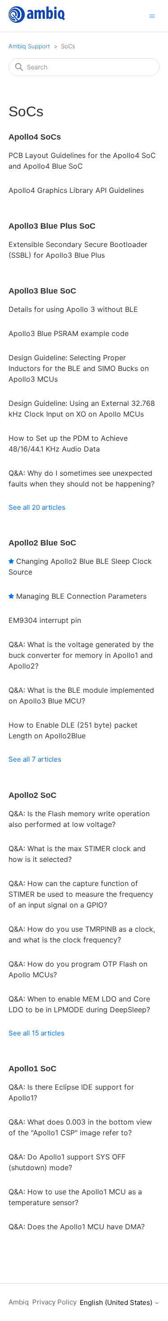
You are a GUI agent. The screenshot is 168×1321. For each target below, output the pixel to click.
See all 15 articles (37, 1033)
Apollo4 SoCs (35, 136)
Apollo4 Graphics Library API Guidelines (76, 190)
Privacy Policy (54, 1302)
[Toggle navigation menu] (152, 15)
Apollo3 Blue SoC (42, 290)
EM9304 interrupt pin (45, 620)
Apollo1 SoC (32, 1068)
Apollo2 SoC (32, 795)
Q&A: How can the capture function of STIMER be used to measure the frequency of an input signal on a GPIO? (81, 894)
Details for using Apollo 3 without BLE (73, 309)
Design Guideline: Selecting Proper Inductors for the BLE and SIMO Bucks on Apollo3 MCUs (79, 368)
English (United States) (117, 1302)
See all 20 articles (37, 507)
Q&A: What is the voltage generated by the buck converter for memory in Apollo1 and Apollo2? (81, 655)
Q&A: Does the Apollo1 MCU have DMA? (77, 1226)
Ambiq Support (29, 46)
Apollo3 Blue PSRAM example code (69, 333)
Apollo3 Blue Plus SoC (52, 226)
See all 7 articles (35, 759)
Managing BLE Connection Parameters (81, 596)
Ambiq (19, 1302)
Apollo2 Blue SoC (42, 542)
